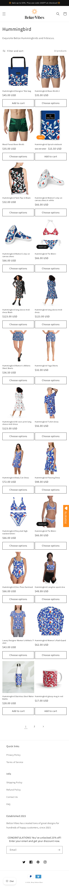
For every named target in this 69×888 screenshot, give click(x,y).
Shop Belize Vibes (37, 882)
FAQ (8, 804)
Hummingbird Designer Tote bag (16, 91)
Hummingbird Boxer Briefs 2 (47, 91)
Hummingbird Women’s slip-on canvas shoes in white (48, 199)
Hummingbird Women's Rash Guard (50, 640)
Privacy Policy (13, 754)
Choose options (51, 103)
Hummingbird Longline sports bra (50, 587)
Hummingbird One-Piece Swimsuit (17, 587)
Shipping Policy (14, 782)
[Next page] (43, 726)
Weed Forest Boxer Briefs (13, 144)
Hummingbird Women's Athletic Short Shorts (16, 366)
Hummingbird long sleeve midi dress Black (16, 310)
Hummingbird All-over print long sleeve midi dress (16, 422)
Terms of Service (14, 762)
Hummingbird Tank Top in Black (16, 198)
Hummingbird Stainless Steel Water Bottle (18, 697)
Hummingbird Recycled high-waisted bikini (15, 532)
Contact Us (12, 796)
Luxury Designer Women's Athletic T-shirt (18, 641)
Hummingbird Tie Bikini (45, 254)
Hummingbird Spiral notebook (48, 144)
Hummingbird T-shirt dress (47, 421)
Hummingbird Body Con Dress (15, 477)
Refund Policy (13, 789)
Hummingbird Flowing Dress (47, 477)
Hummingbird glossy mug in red (49, 696)
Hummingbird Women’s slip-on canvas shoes (16, 255)
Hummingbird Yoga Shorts (46, 365)
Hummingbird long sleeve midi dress (48, 310)
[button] (4, 13)
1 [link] (25, 726)
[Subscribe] (58, 850)
